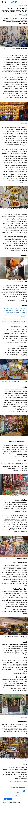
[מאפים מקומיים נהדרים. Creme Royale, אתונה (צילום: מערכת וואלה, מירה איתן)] (14, 706)
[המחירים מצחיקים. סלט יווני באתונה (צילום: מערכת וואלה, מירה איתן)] (14, 371)
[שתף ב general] (2, 2)
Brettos (24, 169)
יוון (23, 781)
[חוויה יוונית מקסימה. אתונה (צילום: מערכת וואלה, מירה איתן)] (14, 426)
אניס (19, 781)
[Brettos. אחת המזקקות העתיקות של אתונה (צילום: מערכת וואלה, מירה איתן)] (14, 113)
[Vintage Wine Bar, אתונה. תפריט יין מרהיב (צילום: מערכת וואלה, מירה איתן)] (14, 628)
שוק (21, 781)
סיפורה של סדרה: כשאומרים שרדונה (15, 312)
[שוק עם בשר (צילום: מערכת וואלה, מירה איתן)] (14, 485)
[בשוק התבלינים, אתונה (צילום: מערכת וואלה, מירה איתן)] (14, 548)
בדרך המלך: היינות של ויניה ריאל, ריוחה (15, 310)
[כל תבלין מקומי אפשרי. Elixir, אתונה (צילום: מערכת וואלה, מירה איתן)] (14, 749)
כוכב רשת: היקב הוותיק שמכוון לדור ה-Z (14, 319)
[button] (22, 2)
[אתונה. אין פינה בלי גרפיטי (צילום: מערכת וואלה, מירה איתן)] (14, 38)
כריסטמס (16, 781)
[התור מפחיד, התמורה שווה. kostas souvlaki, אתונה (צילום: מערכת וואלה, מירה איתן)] (14, 270)
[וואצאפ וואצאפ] (5, 2)
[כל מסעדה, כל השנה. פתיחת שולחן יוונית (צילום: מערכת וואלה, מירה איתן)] (14, 198)
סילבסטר (11, 781)
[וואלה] (14, 2)
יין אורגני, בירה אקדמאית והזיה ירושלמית (14, 308)
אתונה (25, 781)
